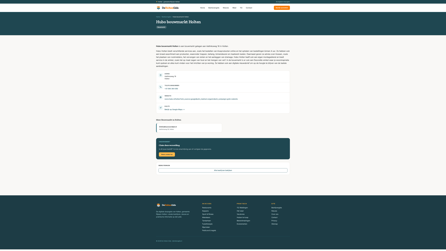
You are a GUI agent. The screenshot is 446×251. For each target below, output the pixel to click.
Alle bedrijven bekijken (223, 170)
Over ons (274, 214)
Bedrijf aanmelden (282, 8)
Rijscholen (206, 227)
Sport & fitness (207, 214)
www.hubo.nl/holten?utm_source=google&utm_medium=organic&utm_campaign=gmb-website (201, 99)
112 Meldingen (242, 208)
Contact (249, 8)
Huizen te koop (242, 217)
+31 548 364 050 (171, 89)
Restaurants (206, 208)
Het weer (240, 211)
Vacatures (240, 214)
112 (241, 8)
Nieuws (226, 8)
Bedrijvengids (213, 8)
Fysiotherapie (207, 224)
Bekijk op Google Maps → (175, 109)
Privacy (274, 221)
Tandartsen (206, 221)
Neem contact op (167, 154)
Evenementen (242, 224)
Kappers (205, 211)
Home (202, 8)
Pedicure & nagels (209, 230)
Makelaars (206, 217)
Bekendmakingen (243, 221)
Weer (234, 8)
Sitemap (274, 224)
